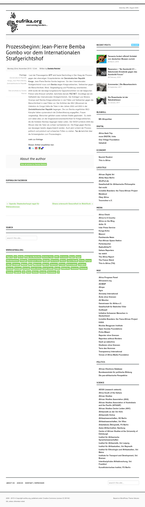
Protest (62, 264)
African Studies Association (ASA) (114, 399)
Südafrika (65, 268)
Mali (30, 264)
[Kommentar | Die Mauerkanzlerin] (101, 87)
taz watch (103, 253)
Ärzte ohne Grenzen (107, 296)
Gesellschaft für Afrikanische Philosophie (117, 184)
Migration (37, 264)
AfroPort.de (104, 180)
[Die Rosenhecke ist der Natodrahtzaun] (101, 99)
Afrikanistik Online (107, 415)
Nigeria (46, 264)
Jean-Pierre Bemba (19, 80)
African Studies (105, 396)
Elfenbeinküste (13, 260)
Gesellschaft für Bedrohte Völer (112, 306)
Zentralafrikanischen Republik (40, 109)
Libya (9, 264)
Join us (20, 483)
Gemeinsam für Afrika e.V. (110, 303)
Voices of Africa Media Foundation (114, 354)
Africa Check (104, 214)
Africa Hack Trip (106, 133)
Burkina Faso (47, 256)
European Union (34, 260)
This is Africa (104, 160)
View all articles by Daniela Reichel (33, 164)
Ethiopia (23, 260)
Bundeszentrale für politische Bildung (115, 372)
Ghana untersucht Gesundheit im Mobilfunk (72, 203)
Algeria (9, 256)
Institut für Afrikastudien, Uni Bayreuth (115, 446)
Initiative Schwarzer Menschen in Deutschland (113, 314)
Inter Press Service (107, 227)
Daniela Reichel (54, 68)
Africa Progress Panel (108, 277)
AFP (50, 75)
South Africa (36, 268)
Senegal (18, 268)
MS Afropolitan (105, 119)
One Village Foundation (109, 139)
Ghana (62, 260)
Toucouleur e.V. (105, 200)
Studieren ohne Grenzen (109, 345)
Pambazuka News (106, 237)
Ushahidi (102, 143)
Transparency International (110, 351)
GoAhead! (103, 309)
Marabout (103, 193)
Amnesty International (108, 293)
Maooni (102, 234)
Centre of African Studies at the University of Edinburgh (118, 432)
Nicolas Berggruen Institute (111, 325)
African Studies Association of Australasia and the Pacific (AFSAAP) (117, 403)
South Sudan (48, 268)
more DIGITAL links (107, 136)
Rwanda (10, 268)
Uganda (17, 272)
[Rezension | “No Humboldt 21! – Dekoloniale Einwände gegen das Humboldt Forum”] (101, 71)
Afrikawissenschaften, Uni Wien (112, 421)
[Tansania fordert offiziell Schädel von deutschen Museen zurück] (101, 58)
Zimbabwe (52, 272)
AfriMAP (102, 283)
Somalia (26, 268)
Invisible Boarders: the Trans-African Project (118, 190)
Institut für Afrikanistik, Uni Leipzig (114, 443)
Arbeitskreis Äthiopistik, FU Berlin (114, 424)
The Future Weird (106, 260)
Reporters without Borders (110, 338)
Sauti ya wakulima (107, 341)
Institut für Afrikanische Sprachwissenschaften (109, 438)
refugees (82, 264)
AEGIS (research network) (110, 389)
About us (10, 483)
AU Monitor (104, 300)
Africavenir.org (105, 280)
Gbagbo (46, 260)
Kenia (81, 260)
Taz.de (78, 131)
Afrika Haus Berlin (107, 177)
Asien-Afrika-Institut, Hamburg (112, 428)
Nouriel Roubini (106, 157)
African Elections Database (110, 368)
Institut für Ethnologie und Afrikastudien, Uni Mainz (118, 450)
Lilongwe (16, 264)
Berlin (20, 256)
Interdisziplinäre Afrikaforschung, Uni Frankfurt (115, 462)
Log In (22, 2)
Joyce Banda (72, 260)
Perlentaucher (105, 243)
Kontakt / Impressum (34, 483)
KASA (101, 322)
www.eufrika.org (11, 2)
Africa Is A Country (107, 217)
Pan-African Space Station (110, 240)
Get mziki (103, 187)
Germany (54, 260)
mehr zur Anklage (35, 139)
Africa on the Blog (107, 221)
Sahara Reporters (106, 250)
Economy (64, 256)
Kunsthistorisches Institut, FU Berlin (115, 467)
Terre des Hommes (107, 348)
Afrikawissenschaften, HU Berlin (113, 418)
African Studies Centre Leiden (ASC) (114, 408)
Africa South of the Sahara (110, 392)
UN (23, 272)
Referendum (72, 264)
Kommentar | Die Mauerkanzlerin (122, 84)
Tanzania (74, 268)
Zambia (43, 272)
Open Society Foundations (110, 328)
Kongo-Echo (104, 230)
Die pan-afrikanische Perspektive (113, 375)
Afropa (102, 287)
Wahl (29, 272)
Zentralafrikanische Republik (16, 83)
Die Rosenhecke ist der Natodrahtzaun (118, 98)
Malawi (24, 264)
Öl (58, 272)
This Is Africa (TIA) (107, 263)
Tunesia (10, 272)
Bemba (54, 84)
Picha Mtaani (104, 332)
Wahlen (35, 272)
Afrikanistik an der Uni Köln (111, 411)
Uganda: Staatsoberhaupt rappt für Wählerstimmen (22, 205)
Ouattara (53, 264)
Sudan (57, 268)
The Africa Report (106, 256)
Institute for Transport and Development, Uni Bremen (118, 456)
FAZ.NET (73, 93)
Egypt (72, 256)
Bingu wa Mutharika (33, 256)
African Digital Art (106, 174)
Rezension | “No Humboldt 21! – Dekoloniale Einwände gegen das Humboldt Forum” (122, 72)
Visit (136, 2)
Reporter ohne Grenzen (109, 335)
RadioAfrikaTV (105, 247)
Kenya (88, 260)
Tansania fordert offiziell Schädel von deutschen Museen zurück (122, 57)
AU (15, 256)
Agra (101, 290)
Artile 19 (102, 224)
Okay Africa (104, 197)
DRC (57, 256)
